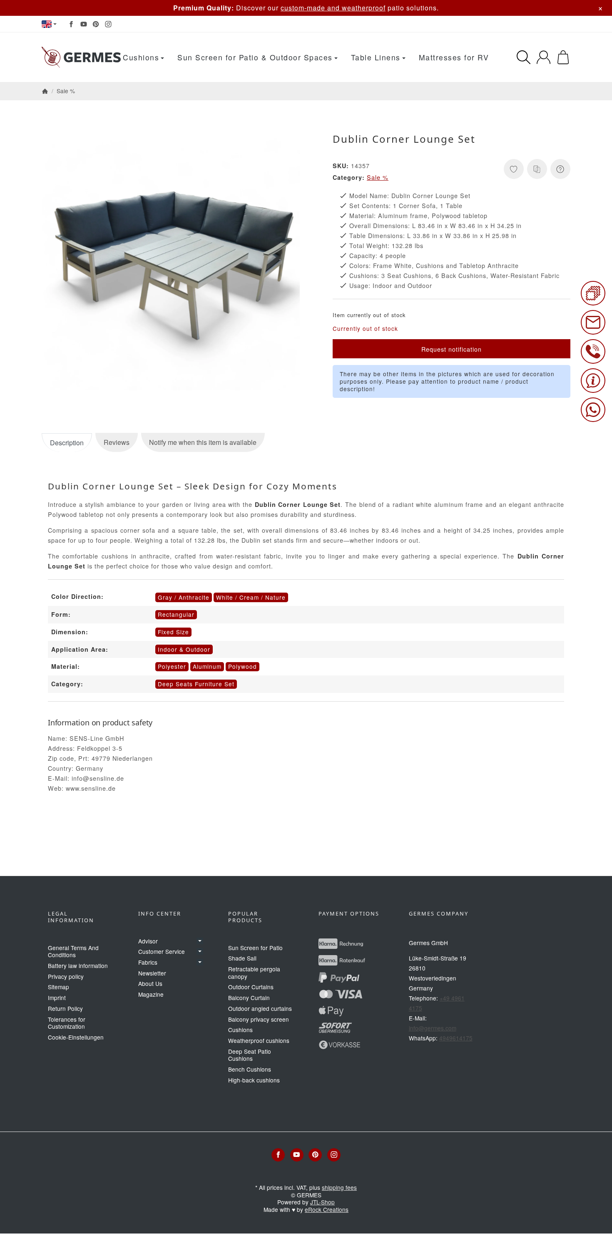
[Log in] (543, 57)
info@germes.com (432, 1028)
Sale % (377, 177)
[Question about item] (560, 169)
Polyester (172, 666)
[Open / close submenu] (200, 941)
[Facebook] (71, 24)
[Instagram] (108, 24)
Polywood (242, 666)
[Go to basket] (563, 57)
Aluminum (207, 666)
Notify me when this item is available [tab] (202, 442)
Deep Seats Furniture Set (196, 684)
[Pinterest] (95, 24)
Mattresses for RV (454, 57)
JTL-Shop (322, 1202)
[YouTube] (83, 24)
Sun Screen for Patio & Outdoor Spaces (255, 57)
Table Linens (376, 57)
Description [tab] (67, 442)
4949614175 (456, 1038)
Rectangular (176, 614)
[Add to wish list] (514, 169)
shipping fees (339, 1187)
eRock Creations (326, 1209)
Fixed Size (173, 632)
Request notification (451, 349)
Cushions (141, 57)
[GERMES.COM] (81, 57)
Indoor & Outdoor (184, 649)
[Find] (523, 57)
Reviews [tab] (116, 442)
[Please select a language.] (49, 24)
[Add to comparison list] (537, 169)
